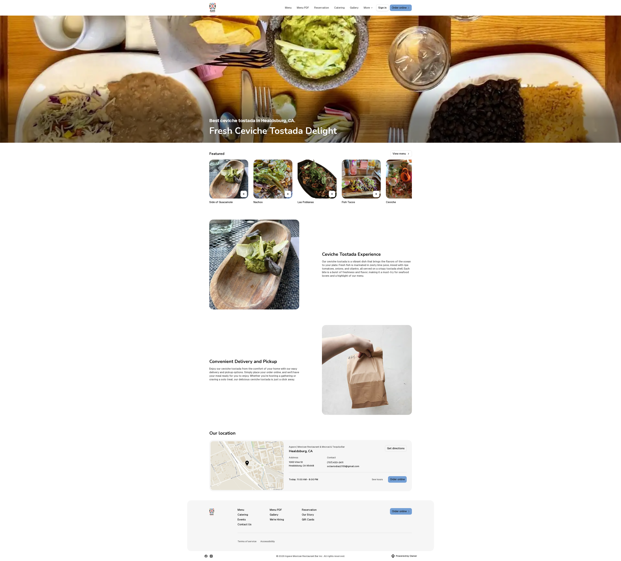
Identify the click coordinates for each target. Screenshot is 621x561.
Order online (397, 479)
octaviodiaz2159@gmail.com (343, 466)
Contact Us (244, 524)
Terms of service (247, 541)
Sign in (382, 7)
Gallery (354, 7)
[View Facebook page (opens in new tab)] (206, 556)
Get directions (396, 448)
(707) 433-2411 (335, 462)
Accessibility (267, 541)
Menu (288, 7)
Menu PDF (303, 7)
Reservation (321, 7)
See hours (377, 479)
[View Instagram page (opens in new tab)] (211, 556)
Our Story (308, 514)
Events (242, 519)
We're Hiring (277, 519)
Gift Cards (308, 519)
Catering (339, 7)
